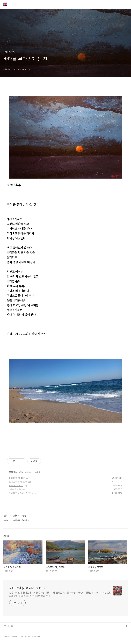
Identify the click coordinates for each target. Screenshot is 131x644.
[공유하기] (18, 461)
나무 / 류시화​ (15, 489)
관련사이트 (8, 626)
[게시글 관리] (22, 461)
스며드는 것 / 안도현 (18, 481)
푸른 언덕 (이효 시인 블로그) (27, 588)
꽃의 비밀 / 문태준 (17, 478)
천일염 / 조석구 (16, 485)
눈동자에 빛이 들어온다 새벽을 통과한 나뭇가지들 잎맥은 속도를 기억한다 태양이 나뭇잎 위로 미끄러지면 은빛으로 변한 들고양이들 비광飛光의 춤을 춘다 (60, 594)
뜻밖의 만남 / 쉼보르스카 (20, 493)
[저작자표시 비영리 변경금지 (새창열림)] (45, 461)
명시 (22, 472)
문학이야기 (13, 472)
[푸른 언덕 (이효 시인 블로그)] (5, 4)
